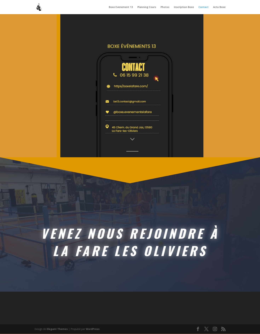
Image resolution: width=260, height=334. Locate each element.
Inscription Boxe (184, 7)
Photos (165, 7)
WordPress (93, 329)
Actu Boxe (219, 7)
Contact (203, 7)
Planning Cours (146, 7)
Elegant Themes (57, 329)
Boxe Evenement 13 (121, 7)
